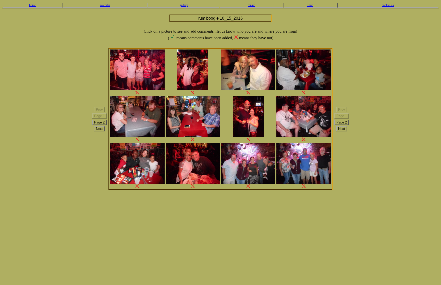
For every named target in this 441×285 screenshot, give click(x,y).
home (32, 5)
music (251, 5)
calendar (105, 5)
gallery (184, 5)
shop (310, 5)
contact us (388, 5)
